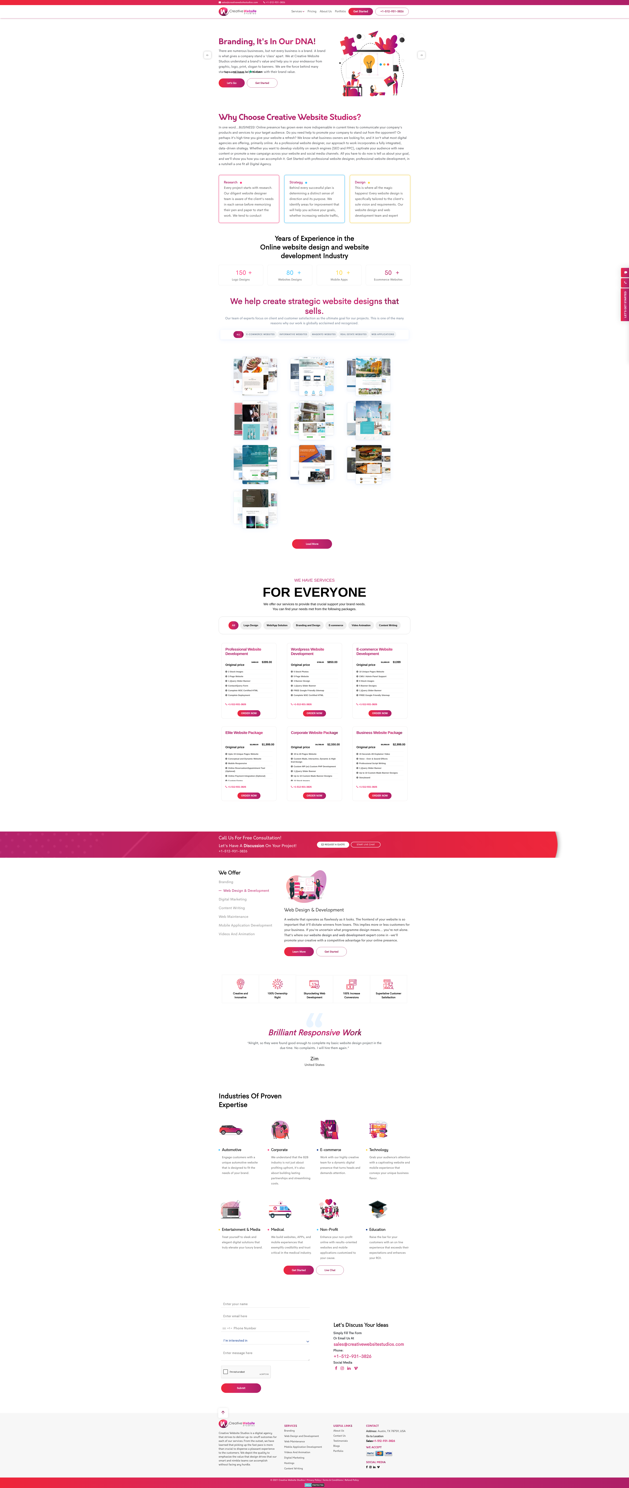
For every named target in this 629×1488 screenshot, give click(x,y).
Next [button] (421, 55)
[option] (314, 63)
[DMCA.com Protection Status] (314, 1484)
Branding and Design (308, 625)
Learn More (299, 951)
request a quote (335, 844)
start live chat (366, 844)
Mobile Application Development (303, 1447)
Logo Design (251, 625)
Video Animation (361, 625)
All (233, 625)
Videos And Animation (297, 1452)
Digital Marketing (294, 1458)
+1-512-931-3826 (275, 2)
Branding (289, 1430)
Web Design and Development (301, 1436)
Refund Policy (352, 1480)
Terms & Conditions (333, 1480)
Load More (312, 544)
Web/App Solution (277, 625)
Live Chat (329, 1270)
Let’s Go (232, 83)
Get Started (262, 83)
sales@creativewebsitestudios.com (240, 2)
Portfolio (338, 1451)
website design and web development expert (342, 935)
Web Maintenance (294, 1441)
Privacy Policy (314, 1480)
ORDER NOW (249, 713)
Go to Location (374, 1436)
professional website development (380, 159)
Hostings (289, 1463)
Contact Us (339, 1436)
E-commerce (336, 625)
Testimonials (340, 1441)
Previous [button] (207, 55)
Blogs (336, 1446)
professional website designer (302, 143)
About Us (338, 1430)
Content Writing (388, 625)
